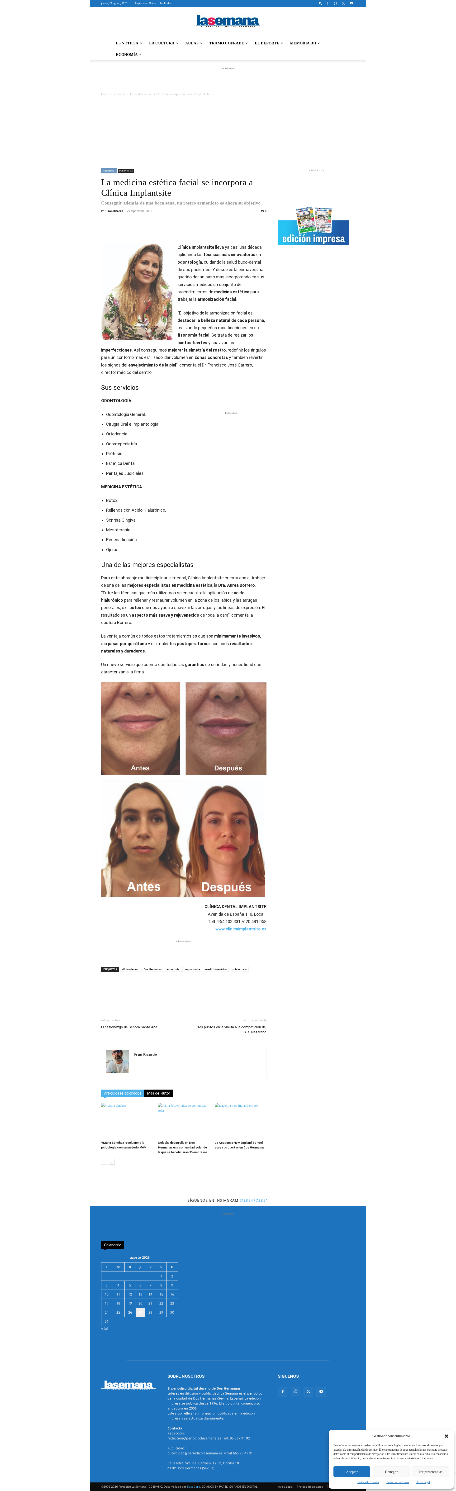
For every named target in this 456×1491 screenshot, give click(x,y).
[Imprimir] (216, 230)
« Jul (104, 1328)
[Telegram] (172, 230)
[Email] (205, 230)
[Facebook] (327, 3)
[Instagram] (335, 3)
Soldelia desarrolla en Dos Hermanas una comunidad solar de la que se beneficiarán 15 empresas (182, 1147)
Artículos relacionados (122, 1093)
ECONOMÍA (127, 54)
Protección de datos (310, 1487)
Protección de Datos (397, 1482)
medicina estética (216, 969)
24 (107, 1312)
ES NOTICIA (127, 43)
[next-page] (112, 1162)
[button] (446, 1436)
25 (118, 1312)
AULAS (192, 43)
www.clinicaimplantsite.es (240, 928)
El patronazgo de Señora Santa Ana (129, 1027)
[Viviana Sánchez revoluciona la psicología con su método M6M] (127, 1121)
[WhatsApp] (161, 230)
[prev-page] (104, 1162)
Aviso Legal (423, 1482)
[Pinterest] (194, 230)
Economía (119, 94)
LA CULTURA (162, 43)
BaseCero (193, 1487)
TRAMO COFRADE (226, 43)
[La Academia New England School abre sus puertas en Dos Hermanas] (240, 1121)
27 (140, 1312)
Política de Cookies (368, 1482)
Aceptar (352, 1472)
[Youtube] (351, 3)
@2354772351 (254, 1200)
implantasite (192, 969)
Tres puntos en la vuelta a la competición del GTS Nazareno (231, 1029)
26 (130, 1312)
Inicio (104, 94)
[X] (343, 3)
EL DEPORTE (267, 43)
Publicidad (165, 3)
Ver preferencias (430, 1472)
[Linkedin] (183, 230)
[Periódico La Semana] (228, 22)
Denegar (391, 1472)
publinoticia (239, 969)
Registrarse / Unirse (145, 3)
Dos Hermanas (152, 969)
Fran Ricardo (115, 211)
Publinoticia (126, 170)
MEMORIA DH (303, 43)
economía (173, 969)
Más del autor (158, 1093)
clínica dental (130, 969)
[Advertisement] (228, 132)
